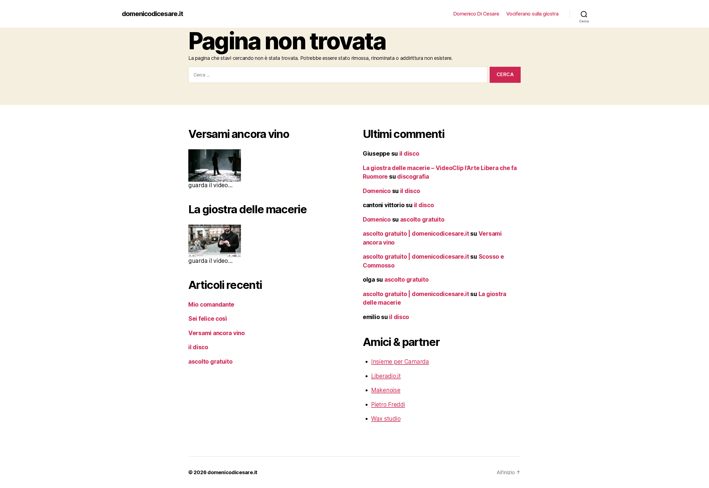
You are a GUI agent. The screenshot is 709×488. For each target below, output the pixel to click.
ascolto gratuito (210, 361)
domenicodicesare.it (152, 14)
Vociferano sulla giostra (532, 14)
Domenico (377, 191)
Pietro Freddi (388, 404)
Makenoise (385, 390)
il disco (198, 347)
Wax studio (385, 418)
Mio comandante (211, 304)
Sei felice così (207, 318)
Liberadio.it (386, 376)
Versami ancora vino (216, 333)
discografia (413, 176)
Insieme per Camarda (400, 361)
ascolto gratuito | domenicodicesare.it (416, 233)
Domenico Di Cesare (476, 14)
